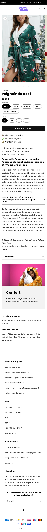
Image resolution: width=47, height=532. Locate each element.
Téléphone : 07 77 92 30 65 (16, 458)
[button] (2, 8)
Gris (38, 106)
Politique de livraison (14, 393)
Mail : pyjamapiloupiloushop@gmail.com (23, 452)
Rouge (27, 106)
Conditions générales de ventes (19, 378)
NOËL (7, 418)
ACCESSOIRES (11, 433)
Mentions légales (12, 367)
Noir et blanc (10, 111)
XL (26, 120)
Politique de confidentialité (17, 373)
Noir (16, 106)
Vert (6, 106)
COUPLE (8, 423)
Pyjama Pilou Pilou (26, 528)
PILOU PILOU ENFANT (13, 428)
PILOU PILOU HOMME (13, 412)
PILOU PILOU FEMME (13, 407)
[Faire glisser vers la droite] (28, 86)
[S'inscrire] (39, 501)
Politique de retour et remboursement (22, 388)
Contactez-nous (12, 447)
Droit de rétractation (14, 383)
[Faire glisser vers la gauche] (18, 86)
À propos (9, 463)
